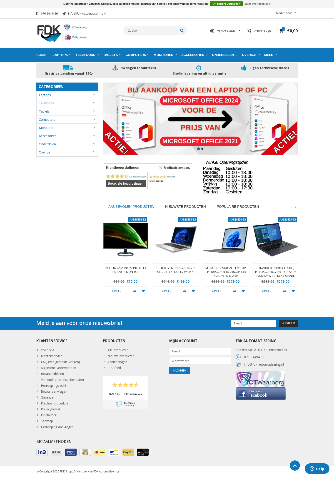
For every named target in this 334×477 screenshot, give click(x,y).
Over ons (47, 350)
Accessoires (192, 55)
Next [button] (296, 206)
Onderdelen (223, 55)
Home (41, 55)
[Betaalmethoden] (42, 452)
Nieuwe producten (121, 356)
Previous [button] (291, 206)
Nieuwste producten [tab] (185, 206)
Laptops (60, 55)
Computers (136, 55)
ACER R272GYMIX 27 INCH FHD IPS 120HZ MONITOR (125, 270)
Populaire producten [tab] (238, 206)
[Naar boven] (295, 465)
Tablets (110, 55)
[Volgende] (293, 119)
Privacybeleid (50, 409)
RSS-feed (114, 368)
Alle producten (118, 350)
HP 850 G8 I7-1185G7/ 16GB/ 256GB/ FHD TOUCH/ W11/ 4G (176, 270)
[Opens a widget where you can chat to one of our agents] (316, 469)
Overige (249, 55)
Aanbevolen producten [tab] (131, 206)
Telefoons (85, 55)
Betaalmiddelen (52, 374)
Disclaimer (48, 415)
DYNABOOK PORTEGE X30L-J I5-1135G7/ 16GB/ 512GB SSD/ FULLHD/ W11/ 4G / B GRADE (275, 272)
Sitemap (47, 421)
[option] (126, 258)
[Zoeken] (182, 30)
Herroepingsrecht (53, 385)
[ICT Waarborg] (260, 374)
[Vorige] (107, 119)
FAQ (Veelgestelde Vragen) (60, 362)
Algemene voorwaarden (58, 368)
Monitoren (163, 55)
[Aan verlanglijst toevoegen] (143, 290)
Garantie (47, 397)
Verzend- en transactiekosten (62, 379)
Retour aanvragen (54, 391)
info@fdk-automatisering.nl (264, 364)
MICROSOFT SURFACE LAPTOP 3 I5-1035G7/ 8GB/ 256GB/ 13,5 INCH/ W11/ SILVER (225, 272)
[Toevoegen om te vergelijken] (134, 290)
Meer (268, 55)
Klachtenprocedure (55, 403)
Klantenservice (51, 356)
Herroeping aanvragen (57, 427)
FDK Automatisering (106, 471)
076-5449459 (253, 357)
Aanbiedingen (117, 362)
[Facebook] (261, 389)
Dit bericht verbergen (226, 3)
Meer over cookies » (257, 3)
